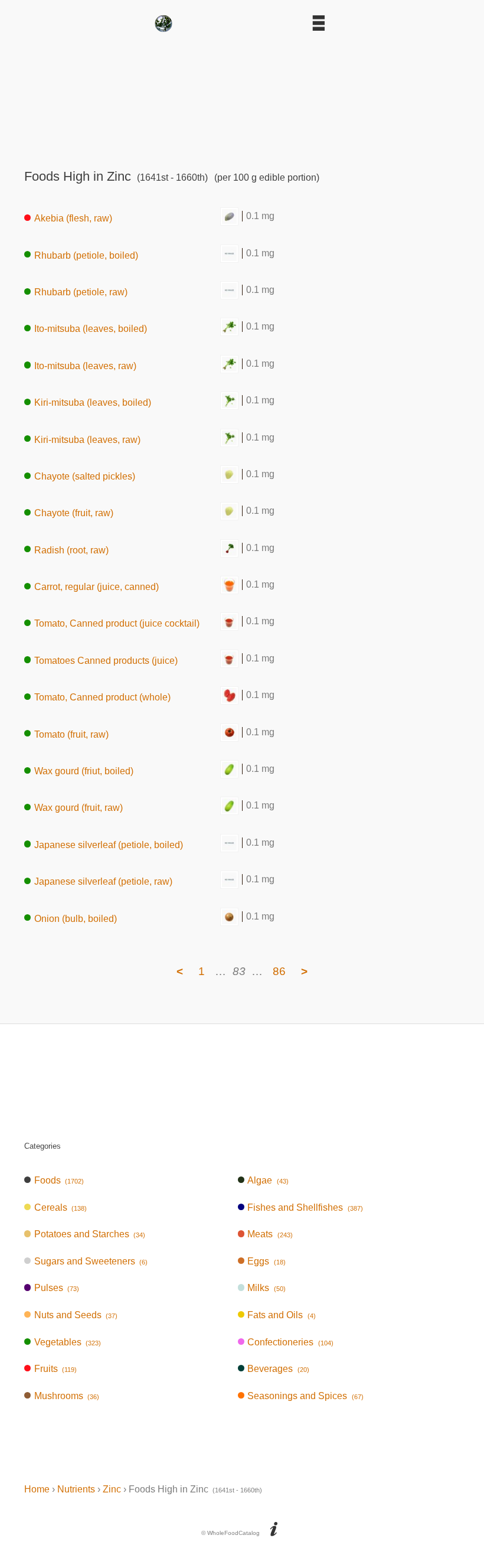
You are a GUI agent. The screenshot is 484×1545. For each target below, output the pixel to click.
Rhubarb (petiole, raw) (80, 292)
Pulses (56, 1288)
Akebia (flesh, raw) (73, 218)
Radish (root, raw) (71, 550)
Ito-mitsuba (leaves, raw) (85, 365)
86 (279, 971)
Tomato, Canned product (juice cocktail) (117, 623)
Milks (266, 1288)
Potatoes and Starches (89, 1234)
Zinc (112, 1489)
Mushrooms (66, 1396)
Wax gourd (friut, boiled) (83, 771)
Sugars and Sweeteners (91, 1261)
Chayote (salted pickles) (84, 476)
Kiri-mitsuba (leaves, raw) (87, 439)
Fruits (55, 1369)
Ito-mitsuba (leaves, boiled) (90, 329)
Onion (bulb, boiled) (75, 918)
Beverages (278, 1369)
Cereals (60, 1207)
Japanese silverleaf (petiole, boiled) (108, 844)
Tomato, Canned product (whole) (102, 697)
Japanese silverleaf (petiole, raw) (103, 881)
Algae (267, 1180)
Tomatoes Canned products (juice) (106, 660)
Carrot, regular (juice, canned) (96, 587)
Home (37, 1489)
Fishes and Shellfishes (304, 1207)
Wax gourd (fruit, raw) (78, 808)
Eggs (266, 1261)
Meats (269, 1234)
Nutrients (76, 1489)
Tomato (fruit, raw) (71, 734)
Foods (59, 1180)
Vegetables (67, 1342)
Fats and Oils (281, 1315)
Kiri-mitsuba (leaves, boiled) (92, 402)
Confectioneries (290, 1342)
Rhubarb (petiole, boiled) (86, 255)
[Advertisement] (242, 96)
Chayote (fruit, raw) (73, 513)
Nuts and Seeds (75, 1315)
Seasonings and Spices (305, 1396)
